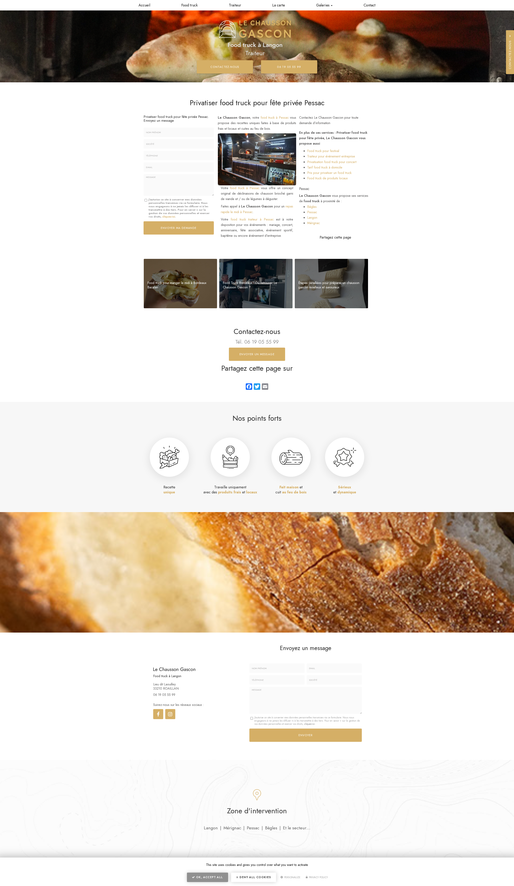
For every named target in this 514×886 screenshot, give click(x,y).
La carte (278, 5)
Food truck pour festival (323, 151)
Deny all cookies (255, 877)
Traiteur (235, 5)
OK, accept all (209, 877)
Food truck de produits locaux (327, 178)
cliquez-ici (168, 216)
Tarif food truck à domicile (324, 167)
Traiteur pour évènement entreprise (331, 156)
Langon (312, 217)
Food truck (189, 5)
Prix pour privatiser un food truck (329, 172)
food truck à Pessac (275, 117)
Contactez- (224, 67)
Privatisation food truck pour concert (331, 162)
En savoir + (180, 283)
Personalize (292, 877)
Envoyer (306, 735)
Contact (369, 5)
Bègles (312, 206)
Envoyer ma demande (178, 228)
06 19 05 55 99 (289, 67)
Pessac (312, 212)
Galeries (323, 5)
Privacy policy (318, 877)
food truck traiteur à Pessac (252, 219)
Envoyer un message (257, 354)
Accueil (144, 5)
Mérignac (313, 223)
